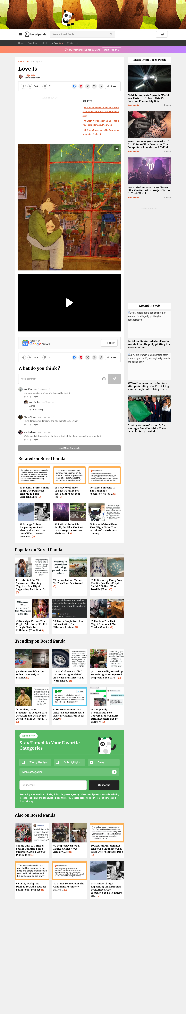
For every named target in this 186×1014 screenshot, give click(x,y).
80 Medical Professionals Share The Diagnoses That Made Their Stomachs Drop (101, 111)
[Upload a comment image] (103, 378)
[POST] (114, 379)
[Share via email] (94, 86)
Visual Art (23, 62)
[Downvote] (29, 86)
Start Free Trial (111, 50)
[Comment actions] (49, 389)
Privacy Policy (26, 801)
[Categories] (20, 34)
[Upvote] (23, 86)
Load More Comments (69, 448)
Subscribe (104, 785)
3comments (133, 105)
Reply (35, 397)
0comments (133, 151)
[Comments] (44, 86)
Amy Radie (34, 402)
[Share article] (116, 148)
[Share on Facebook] (74, 86)
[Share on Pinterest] (80, 86)
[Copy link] (101, 86)
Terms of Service (103, 798)
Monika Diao (30, 432)
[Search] (110, 34)
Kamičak (28, 389)
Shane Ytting (30, 417)
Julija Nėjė (30, 75)
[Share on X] (87, 86)
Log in (162, 34)
